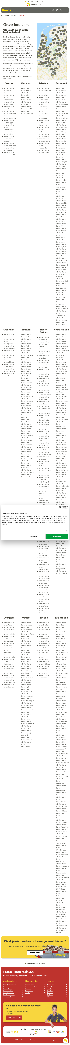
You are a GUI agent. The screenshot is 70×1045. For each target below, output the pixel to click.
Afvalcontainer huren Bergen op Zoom (44, 351)
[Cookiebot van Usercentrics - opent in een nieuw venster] (60, 507)
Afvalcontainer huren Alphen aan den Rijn (62, 673)
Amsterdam (50, 984)
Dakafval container (9, 995)
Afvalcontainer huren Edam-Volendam (61, 431)
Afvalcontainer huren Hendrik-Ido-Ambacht (61, 886)
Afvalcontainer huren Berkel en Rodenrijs (61, 687)
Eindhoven (50, 995)
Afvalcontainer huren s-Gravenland (61, 559)
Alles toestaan (57, 536)
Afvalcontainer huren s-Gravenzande (61, 788)
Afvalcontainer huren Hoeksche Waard (61, 930)
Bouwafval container (9, 984)
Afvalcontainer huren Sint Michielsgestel (44, 479)
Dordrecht (50, 993)
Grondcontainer (8, 997)
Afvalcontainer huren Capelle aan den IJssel (62, 389)
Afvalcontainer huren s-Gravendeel (61, 781)
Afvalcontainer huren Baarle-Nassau (44, 344)
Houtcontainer (7, 989)
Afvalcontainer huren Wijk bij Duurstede (26, 733)
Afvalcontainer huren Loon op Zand (44, 438)
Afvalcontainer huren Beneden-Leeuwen (61, 274)
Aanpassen (33, 536)
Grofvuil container (8, 993)
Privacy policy (54, 1040)
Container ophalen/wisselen (33, 987)
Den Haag (50, 991)
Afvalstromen (29, 991)
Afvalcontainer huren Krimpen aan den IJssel (61, 746)
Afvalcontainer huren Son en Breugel (44, 491)
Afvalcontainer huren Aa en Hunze (9, 90)
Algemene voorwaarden (40, 1040)
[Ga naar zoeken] (61, 10)
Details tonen (61, 531)
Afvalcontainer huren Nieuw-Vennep (61, 638)
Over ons (28, 989)
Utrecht (49, 989)
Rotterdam (50, 987)
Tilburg (49, 997)
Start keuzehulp (35, 952)
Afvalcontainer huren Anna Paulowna (61, 355)
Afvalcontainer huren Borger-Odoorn (9, 138)
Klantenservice (29, 984)
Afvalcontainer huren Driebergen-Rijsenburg (27, 671)
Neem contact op (14, 1017)
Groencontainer (8, 991)
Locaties (27, 993)
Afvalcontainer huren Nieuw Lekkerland (61, 645)
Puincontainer (7, 987)
